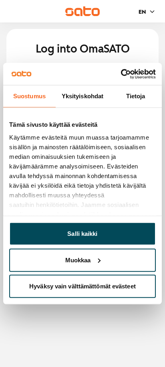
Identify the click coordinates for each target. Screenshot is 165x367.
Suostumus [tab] (29, 96)
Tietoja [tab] (135, 96)
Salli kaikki (82, 233)
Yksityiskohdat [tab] (82, 96)
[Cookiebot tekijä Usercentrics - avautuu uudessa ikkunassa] (121, 74)
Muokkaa (78, 259)
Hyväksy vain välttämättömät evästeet (82, 286)
